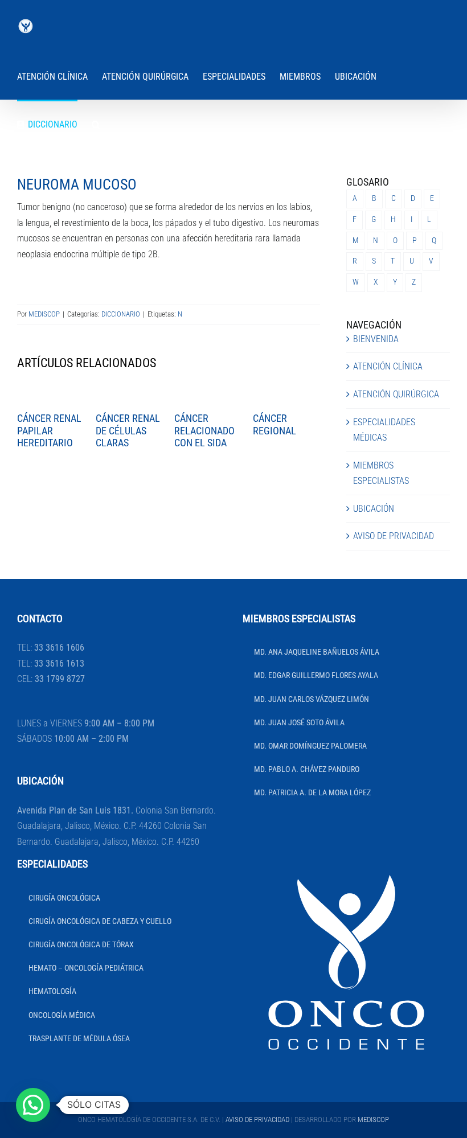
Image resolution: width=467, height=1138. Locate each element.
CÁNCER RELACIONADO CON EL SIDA (204, 430)
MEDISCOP (44, 314)
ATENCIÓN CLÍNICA (388, 366)
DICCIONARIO (120, 314)
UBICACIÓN (373, 508)
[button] (96, 123)
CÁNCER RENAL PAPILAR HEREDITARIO (49, 430)
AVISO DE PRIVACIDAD (393, 536)
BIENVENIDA (376, 339)
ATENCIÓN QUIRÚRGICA (396, 394)
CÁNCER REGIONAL (274, 424)
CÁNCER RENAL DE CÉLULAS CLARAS (128, 430)
